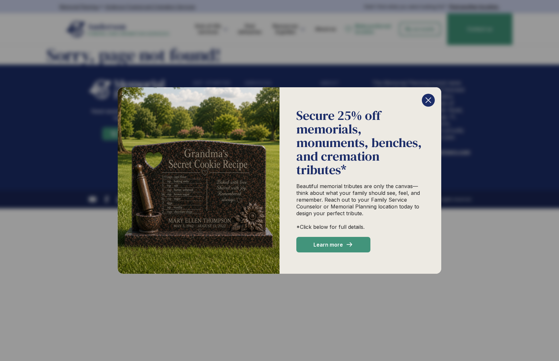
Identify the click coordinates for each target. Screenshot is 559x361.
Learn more (328, 244)
